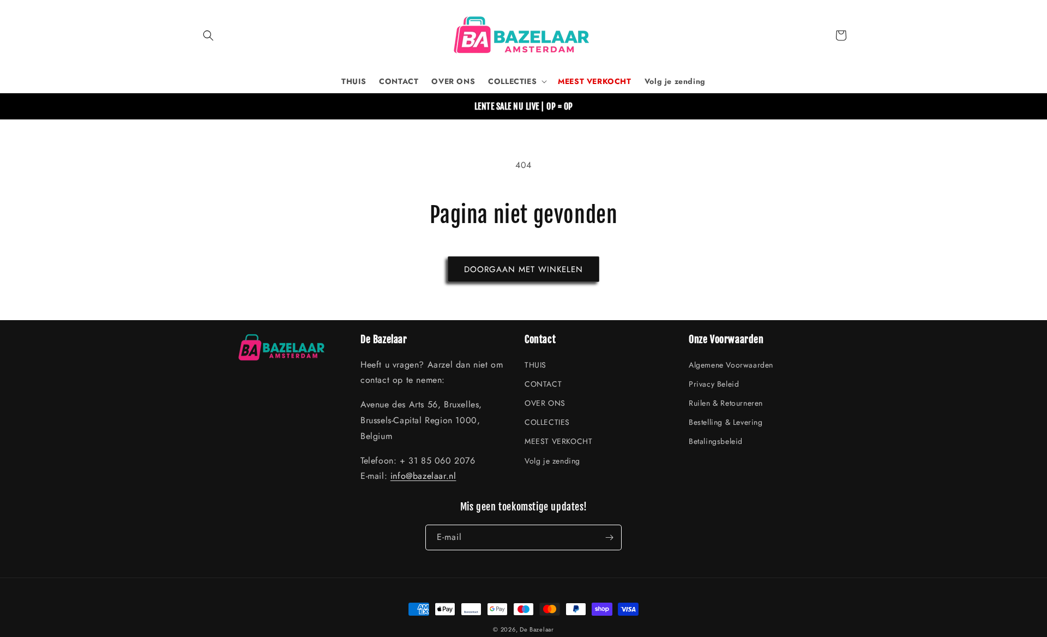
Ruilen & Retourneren (726, 403)
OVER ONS (545, 403)
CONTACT (543, 383)
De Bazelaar (537, 629)
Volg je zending (552, 460)
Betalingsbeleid (716, 441)
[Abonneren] (609, 537)
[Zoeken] (208, 35)
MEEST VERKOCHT (558, 441)
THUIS (535, 364)
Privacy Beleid (714, 383)
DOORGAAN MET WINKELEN (523, 269)
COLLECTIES (547, 422)
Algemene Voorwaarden (731, 364)
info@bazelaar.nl (423, 476)
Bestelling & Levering (726, 422)
